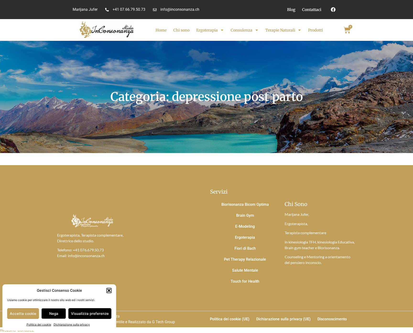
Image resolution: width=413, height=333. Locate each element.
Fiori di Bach (245, 248)
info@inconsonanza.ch (86, 255)
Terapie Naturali (280, 30)
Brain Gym (245, 215)
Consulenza (241, 30)
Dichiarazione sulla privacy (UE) (283, 319)
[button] (109, 290)
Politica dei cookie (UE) (230, 319)
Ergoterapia (207, 30)
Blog (291, 9)
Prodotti (315, 30)
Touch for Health (245, 281)
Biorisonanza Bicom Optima (245, 204)
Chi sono (181, 30)
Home (161, 30)
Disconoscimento (332, 319)
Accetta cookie (23, 313)
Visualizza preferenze (90, 313)
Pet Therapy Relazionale (245, 259)
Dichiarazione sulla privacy (72, 324)
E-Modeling (245, 226)
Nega (53, 313)
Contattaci (311, 9)
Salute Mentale (245, 270)
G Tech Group (163, 322)
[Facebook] (333, 9)
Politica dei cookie (39, 324)
